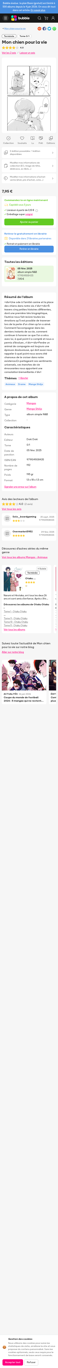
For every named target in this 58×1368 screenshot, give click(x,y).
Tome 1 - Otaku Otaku (15, 611)
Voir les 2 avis (9, 52)
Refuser (31, 1362)
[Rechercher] (39, 18)
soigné (29, 214)
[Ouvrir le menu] (5, 18)
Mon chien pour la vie (15, 28)
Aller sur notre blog (13, 652)
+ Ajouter (23, 378)
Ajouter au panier (29, 221)
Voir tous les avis (11, 508)
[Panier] (46, 18)
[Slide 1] (27, 128)
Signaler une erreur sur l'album (20, 486)
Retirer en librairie (29, 248)
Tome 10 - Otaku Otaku (16, 621)
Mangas (31, 403)
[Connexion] (53, 18)
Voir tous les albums (14, 629)
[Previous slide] (7, 95)
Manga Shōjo (34, 408)
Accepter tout (12, 1362)
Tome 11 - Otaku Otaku (15, 625)
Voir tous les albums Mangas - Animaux (24, 557)
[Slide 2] (30, 128)
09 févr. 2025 (47, 532)
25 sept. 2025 (47, 516)
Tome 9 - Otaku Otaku (15, 618)
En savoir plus (38, 10)
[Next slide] (50, 95)
